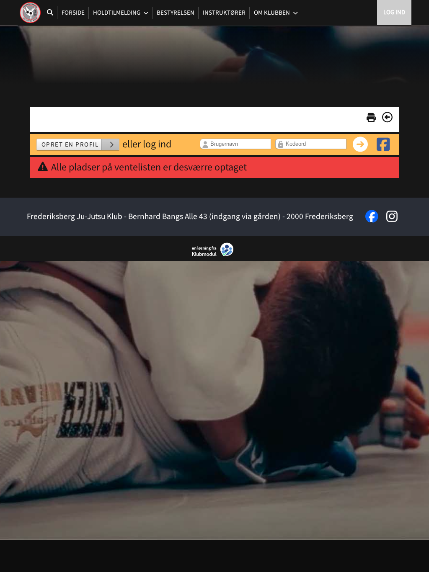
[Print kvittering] (371, 116)
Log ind (394, 12)
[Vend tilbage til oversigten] (387, 117)
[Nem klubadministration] (215, 254)
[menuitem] (30, 12)
